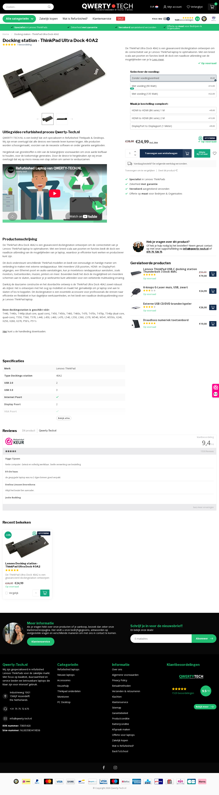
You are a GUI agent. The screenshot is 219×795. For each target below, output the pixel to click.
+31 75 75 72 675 (19, 708)
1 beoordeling (24, 44)
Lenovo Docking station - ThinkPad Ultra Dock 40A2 (22, 565)
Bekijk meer (202, 706)
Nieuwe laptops (66, 674)
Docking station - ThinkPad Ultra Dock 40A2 (36, 34)
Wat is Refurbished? (75, 18)
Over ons (117, 669)
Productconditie (121, 718)
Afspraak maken (121, 729)
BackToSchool (120, 751)
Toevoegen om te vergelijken (140, 170)
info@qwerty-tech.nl (196, 248)
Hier (5, 331)
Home (6, 34)
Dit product (28, 430)
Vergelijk (13, 593)
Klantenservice (102, 18)
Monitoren (63, 696)
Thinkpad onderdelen (69, 691)
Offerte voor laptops (123, 734)
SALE (121, 18)
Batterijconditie (120, 724)
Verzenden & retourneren (126, 691)
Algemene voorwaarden (125, 674)
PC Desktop (63, 702)
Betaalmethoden (121, 685)
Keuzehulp (63, 685)
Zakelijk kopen (48, 18)
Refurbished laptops (68, 669)
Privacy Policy (119, 680)
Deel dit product (166, 170)
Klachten (117, 696)
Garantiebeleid (120, 713)
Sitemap (116, 707)
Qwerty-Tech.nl (47, 430)
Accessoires (63, 680)
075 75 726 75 (154, 251)
